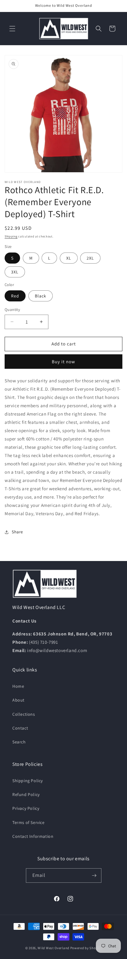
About (18, 700)
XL (68, 258)
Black (40, 296)
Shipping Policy (27, 780)
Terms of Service (28, 822)
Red (15, 296)
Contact (20, 728)
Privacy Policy (25, 808)
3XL (14, 272)
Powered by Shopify (86, 948)
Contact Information (32, 836)
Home (18, 686)
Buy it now (63, 361)
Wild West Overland (53, 948)
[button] (12, 28)
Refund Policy (26, 794)
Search (19, 742)
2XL (90, 258)
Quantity (12, 309)
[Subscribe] (94, 875)
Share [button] (17, 532)
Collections (23, 714)
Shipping (11, 236)
